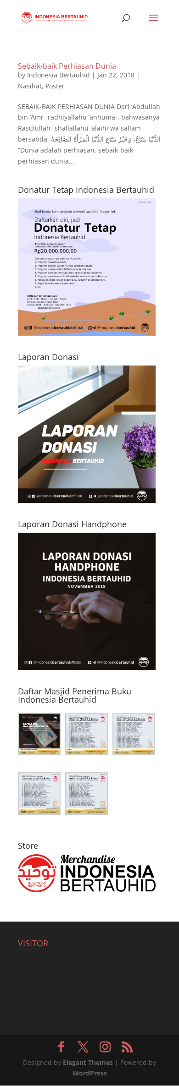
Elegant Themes (88, 1062)
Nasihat (30, 86)
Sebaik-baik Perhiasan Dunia (67, 66)
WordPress (90, 1073)
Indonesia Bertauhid (58, 75)
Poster (55, 86)
